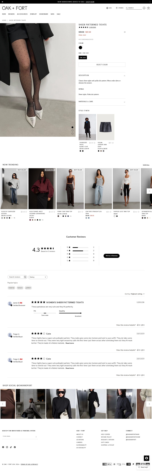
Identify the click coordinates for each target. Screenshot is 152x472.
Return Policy (106, 437)
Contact (79, 437)
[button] (150, 1)
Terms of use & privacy (29, 464)
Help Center (105, 434)
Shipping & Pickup (107, 445)
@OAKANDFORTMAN (132, 434)
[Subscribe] (36, 437)
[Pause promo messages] (2, 2)
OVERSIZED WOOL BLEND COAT (84, 144)
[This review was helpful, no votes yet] (138, 325)
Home (4, 20)
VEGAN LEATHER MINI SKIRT (102, 144)
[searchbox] (15, 277)
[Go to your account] (144, 8)
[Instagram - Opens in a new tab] (7, 447)
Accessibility (81, 447)
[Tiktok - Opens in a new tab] (11, 447)
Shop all (146, 165)
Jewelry (33, 14)
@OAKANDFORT (131, 439)
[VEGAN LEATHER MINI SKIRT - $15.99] (105, 127)
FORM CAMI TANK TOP (65, 211)
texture (20, 288)
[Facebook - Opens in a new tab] (3, 447)
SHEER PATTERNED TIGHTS (17, 20)
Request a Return (107, 439)
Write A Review (112, 256)
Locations (80, 439)
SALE (58, 14)
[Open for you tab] (146, 458)
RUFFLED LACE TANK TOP (122, 211)
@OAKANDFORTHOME (133, 437)
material (11, 288)
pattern (28, 288)
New (4, 14)
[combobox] (38, 277)
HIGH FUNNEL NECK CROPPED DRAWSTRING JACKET (37, 213)
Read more (70, 343)
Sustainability (81, 445)
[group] (14, 194)
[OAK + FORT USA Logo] (14, 8)
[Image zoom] (1, 25)
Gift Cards (105, 442)
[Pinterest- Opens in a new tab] (15, 447)
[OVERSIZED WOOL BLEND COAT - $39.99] (87, 127)
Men (52, 14)
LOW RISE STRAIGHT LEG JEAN (94, 212)
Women (11, 14)
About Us (79, 434)
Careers (79, 442)
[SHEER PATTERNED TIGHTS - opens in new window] (38, 80)
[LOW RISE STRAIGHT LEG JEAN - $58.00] (98, 188)
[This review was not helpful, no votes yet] (142, 325)
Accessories (22, 14)
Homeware (43, 14)
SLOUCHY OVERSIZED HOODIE (8, 212)
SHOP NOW (90, 2)
